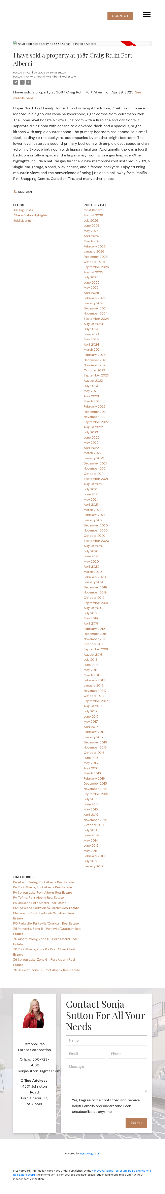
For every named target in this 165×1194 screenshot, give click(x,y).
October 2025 (94, 262)
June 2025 (91, 282)
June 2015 (91, 804)
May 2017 (91, 721)
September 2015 (96, 794)
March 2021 (92, 510)
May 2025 (91, 287)
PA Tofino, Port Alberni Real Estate (38, 897)
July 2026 (91, 220)
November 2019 (95, 592)
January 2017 (93, 737)
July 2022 (91, 432)
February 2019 (94, 629)
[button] (120, 16)
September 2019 (96, 603)
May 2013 (91, 851)
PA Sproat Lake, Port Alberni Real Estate (42, 892)
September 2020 (96, 541)
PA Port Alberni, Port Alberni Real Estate (51, 76)
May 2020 (91, 561)
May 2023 (91, 391)
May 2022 (91, 442)
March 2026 (93, 241)
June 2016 (91, 758)
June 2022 (91, 437)
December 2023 (95, 360)
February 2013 (94, 856)
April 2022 (91, 448)
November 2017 (95, 691)
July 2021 (90, 489)
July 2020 (91, 551)
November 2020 (96, 530)
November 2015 (95, 789)
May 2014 (91, 840)
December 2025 (96, 257)
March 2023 (92, 401)
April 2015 (91, 814)
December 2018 (95, 634)
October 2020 (94, 536)
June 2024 (92, 334)
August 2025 (93, 272)
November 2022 (95, 417)
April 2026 (91, 236)
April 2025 (91, 293)
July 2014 (91, 830)
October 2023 (94, 370)
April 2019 (91, 623)
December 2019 (95, 587)
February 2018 (94, 680)
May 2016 (91, 763)
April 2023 (91, 396)
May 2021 (91, 499)
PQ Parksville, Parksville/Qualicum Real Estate (46, 923)
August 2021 (93, 484)
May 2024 (91, 339)
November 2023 (95, 365)
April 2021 (91, 504)
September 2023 (96, 375)
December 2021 (95, 463)
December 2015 (95, 783)
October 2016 (94, 753)
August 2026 (93, 215)
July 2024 (91, 329)
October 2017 (94, 696)
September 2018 (96, 649)
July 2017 (90, 711)
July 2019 (90, 613)
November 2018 (95, 639)
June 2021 (91, 494)
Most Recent (93, 210)
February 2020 (95, 577)
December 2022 (95, 412)
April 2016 (91, 768)
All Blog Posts (23, 210)
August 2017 (93, 706)
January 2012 (93, 866)
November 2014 (95, 820)
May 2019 (91, 618)
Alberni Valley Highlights (30, 215)
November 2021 (95, 468)
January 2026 (94, 251)
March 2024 (93, 349)
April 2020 (91, 566)
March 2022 (92, 453)
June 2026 (91, 225)
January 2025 (94, 303)
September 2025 (96, 267)
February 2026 (95, 246)
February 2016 (94, 778)
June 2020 (92, 556)
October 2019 (94, 597)
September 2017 (96, 701)
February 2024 (95, 355)
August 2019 (93, 608)
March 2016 (92, 773)
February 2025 (95, 298)
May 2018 (91, 670)
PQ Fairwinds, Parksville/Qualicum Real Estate (46, 908)
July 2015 (90, 799)
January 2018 (93, 685)
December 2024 (96, 308)
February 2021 (94, 515)
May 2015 (91, 809)
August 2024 (93, 324)
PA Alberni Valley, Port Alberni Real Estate (43, 882)
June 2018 (91, 665)
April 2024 (91, 344)
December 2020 (96, 525)
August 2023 (93, 380)
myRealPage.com (89, 1153)
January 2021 (93, 520)
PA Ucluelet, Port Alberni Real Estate (39, 903)
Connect (120, 16)
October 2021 (94, 474)
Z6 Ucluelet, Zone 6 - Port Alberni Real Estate (46, 970)
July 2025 (91, 277)
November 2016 (95, 747)
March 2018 (92, 675)
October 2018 (94, 644)
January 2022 (94, 458)
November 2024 (96, 313)
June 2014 (91, 835)
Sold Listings (22, 220)
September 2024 (96, 319)
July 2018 (90, 659)
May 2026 (91, 231)
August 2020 (93, 546)
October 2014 (94, 825)
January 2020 (94, 582)
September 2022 (96, 422)
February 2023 (94, 406)
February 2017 (94, 732)
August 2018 (93, 654)
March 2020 (93, 572)
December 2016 (95, 742)
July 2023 (91, 386)
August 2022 (93, 427)
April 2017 (91, 727)
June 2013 (91, 845)
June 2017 (91, 716)
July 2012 (90, 861)
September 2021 (96, 479)
